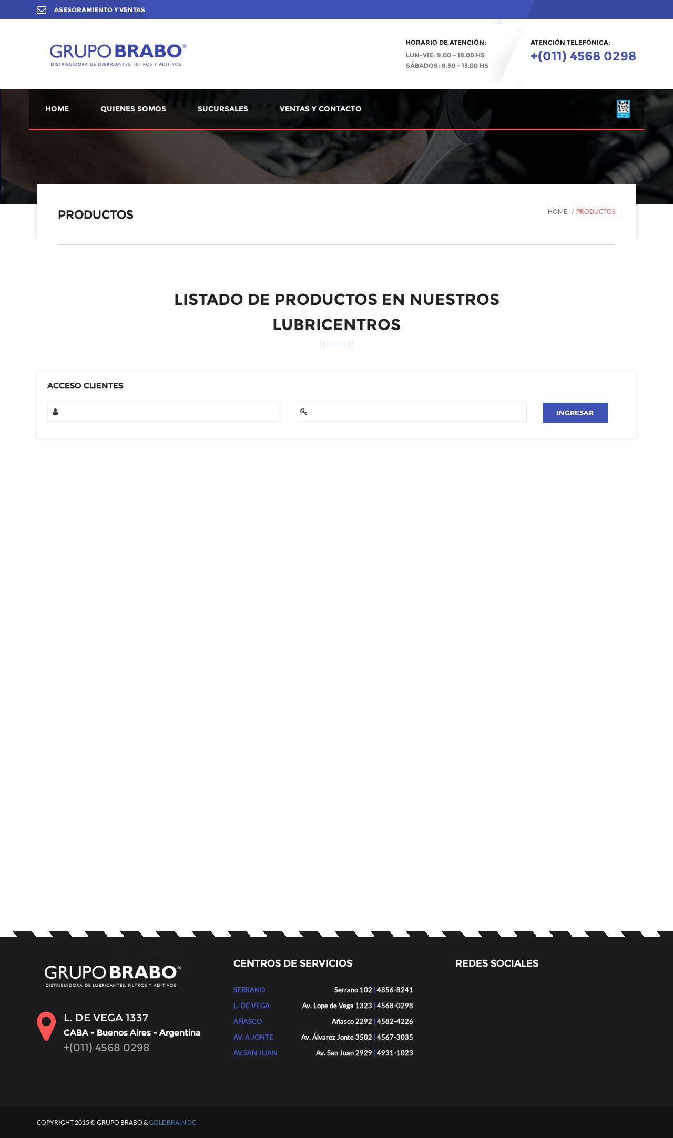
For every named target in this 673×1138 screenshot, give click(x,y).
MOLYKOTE (74, 630)
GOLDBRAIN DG (173, 1122)
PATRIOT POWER (82, 653)
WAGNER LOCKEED (87, 677)
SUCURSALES (223, 109)
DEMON (68, 583)
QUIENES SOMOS (133, 109)
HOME (57, 109)
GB (60, 724)
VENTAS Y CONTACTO (321, 109)
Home (557, 212)
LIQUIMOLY (74, 606)
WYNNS (67, 700)
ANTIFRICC (73, 535)
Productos (595, 212)
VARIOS (67, 559)
